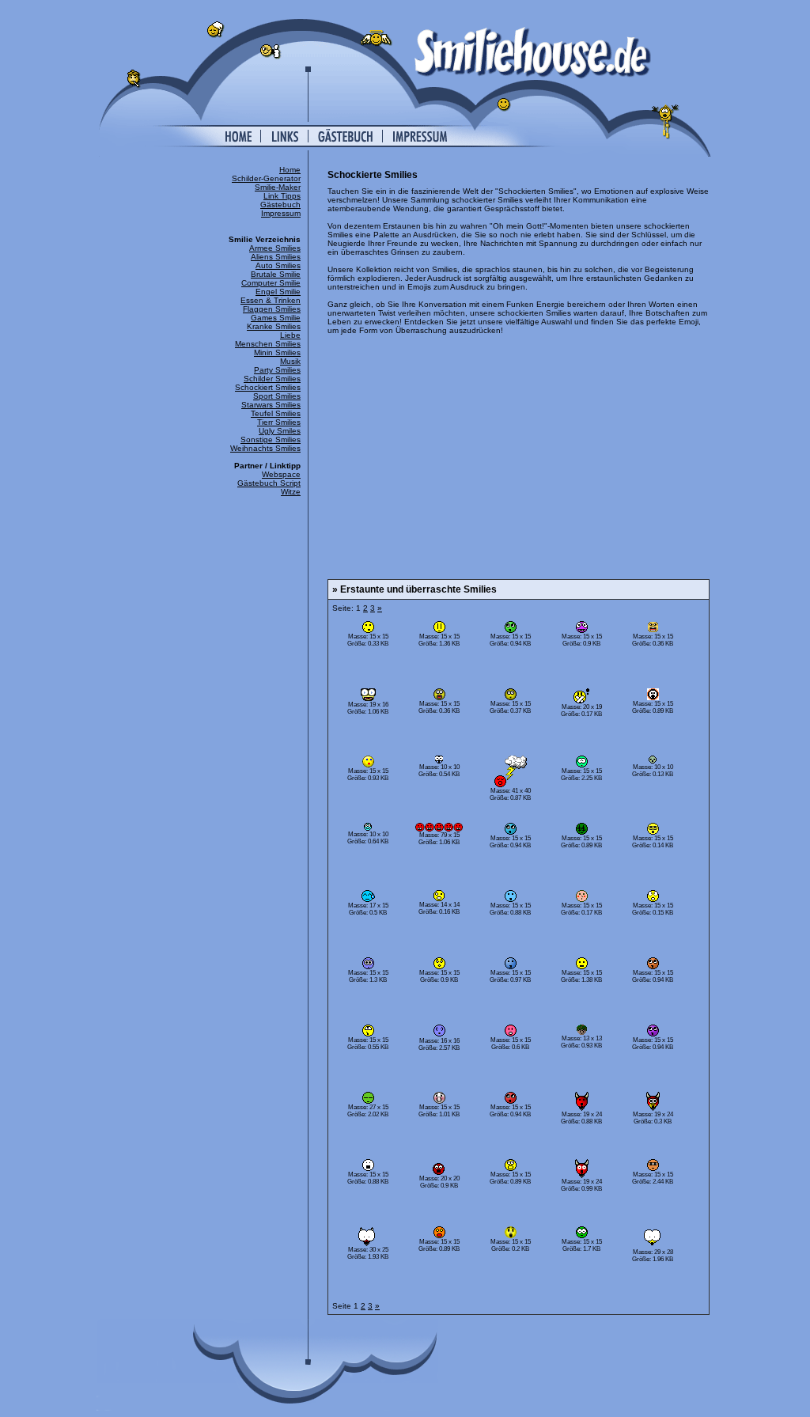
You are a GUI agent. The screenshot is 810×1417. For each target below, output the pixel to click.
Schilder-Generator (266, 178)
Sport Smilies (277, 396)
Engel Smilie (278, 291)
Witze (291, 491)
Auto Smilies (278, 265)
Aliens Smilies (276, 256)
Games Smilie (276, 317)
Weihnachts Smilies (265, 448)
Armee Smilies (275, 248)
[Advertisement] (518, 454)
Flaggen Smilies (272, 309)
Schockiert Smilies (268, 387)
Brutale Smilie (276, 274)
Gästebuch (280, 204)
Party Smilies (277, 370)
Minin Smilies (277, 352)
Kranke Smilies (274, 326)
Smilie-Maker (278, 187)
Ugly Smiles (280, 430)
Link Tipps (282, 195)
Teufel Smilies (276, 413)
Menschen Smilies (268, 343)
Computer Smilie (271, 282)
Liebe (290, 335)
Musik (290, 361)
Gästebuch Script (269, 483)
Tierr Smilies (279, 422)
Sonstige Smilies (270, 439)
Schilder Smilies (272, 378)
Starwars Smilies (271, 404)
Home (290, 169)
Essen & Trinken (270, 300)
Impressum (281, 213)
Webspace (281, 474)
